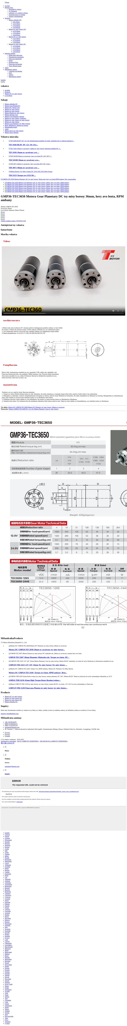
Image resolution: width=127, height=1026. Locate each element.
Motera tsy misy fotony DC (17, 44)
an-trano (7, 6)
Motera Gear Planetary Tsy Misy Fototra (17, 123)
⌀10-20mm (16, 22)
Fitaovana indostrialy (15, 59)
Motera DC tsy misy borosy (17, 37)
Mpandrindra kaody (11, 127)
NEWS (11, 75)
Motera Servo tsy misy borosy (14, 131)
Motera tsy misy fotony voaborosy (15, 118)
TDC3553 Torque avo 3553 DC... (22, 175)
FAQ (10, 73)
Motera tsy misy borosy (12, 109)
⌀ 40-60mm (16, 27)
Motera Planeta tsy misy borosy (14, 113)
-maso (7, 129)
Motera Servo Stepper (11, 132)
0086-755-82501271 (11, 724)
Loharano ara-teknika (15, 71)
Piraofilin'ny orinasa (15, 9)
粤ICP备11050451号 (7, 743)
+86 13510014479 (10, 722)
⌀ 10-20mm (16, 46)
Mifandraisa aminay (11, 69)
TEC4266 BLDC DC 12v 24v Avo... (23, 145)
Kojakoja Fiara (13, 62)
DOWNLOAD (21, 221)
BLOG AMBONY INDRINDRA (28, 741)
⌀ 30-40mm (16, 26)
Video (7, 68)
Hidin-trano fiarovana (15, 55)
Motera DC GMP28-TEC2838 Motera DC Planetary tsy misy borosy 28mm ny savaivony (36, 407)
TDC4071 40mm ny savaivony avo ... (24, 168)
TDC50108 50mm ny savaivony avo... (24, 160)
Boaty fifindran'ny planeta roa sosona (16, 125)
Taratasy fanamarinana (16, 16)
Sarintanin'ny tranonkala (8, 741)
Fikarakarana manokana (16, 57)
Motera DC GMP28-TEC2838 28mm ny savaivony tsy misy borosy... (37, 650)
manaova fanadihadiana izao (10, 713)
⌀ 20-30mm (16, 24)
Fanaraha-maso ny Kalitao (17, 15)
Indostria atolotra (10, 53)
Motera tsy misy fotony (12, 122)
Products (7, 18)
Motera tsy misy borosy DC (17, 29)
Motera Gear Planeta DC (12, 106)
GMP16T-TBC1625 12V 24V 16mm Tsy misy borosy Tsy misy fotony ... (38, 665)
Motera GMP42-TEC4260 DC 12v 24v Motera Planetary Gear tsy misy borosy (34, 409)
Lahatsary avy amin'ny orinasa (18, 13)
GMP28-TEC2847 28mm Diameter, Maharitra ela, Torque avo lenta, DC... (39, 657)
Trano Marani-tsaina (15, 66)
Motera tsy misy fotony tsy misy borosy (17, 120)
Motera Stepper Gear (11, 115)
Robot (11, 60)
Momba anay (9, 7)
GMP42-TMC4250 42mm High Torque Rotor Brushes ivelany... (35, 680)
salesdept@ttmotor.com (12, 727)
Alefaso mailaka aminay (8, 221)
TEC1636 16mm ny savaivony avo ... (24, 152)
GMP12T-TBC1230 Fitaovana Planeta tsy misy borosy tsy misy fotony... (38, 688)
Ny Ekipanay (13, 11)
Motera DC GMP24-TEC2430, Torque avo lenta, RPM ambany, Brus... (38, 673)
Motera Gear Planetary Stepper (14, 116)
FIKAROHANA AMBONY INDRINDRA (54, 741)
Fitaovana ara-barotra (15, 64)
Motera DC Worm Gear (12, 107)
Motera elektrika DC (15, 20)
